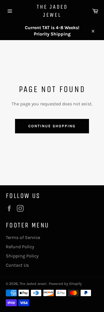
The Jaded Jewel (52, 10)
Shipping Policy (22, 256)
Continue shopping (51, 126)
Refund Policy (20, 246)
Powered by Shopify (65, 283)
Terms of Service (23, 237)
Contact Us (17, 265)
